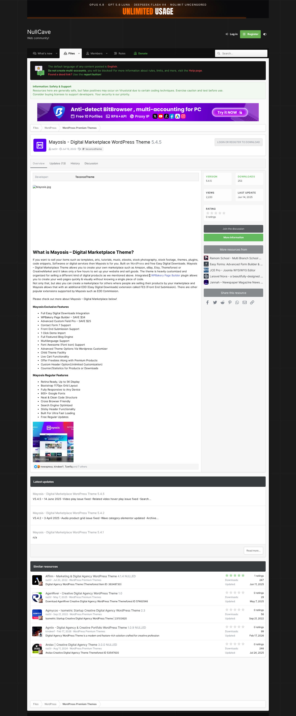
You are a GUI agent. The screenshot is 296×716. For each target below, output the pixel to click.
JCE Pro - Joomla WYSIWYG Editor (232, 270)
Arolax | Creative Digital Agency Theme (71, 644)
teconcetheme (93, 148)
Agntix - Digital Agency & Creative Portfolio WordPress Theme (86, 627)
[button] (57, 53)
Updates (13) (58, 163)
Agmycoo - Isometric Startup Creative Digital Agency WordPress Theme (93, 610)
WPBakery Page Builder (165, 275)
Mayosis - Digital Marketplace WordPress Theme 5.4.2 (68, 513)
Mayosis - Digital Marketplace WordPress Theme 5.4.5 (69, 493)
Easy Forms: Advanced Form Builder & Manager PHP (244, 264)
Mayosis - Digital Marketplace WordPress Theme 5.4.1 (68, 532)
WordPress (137, 263)
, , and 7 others (64, 466)
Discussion (91, 163)
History (75, 163)
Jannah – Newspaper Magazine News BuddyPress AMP (246, 282)
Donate (143, 53)
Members (96, 53)
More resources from (233, 249)
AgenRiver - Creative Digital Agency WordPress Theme (82, 593)
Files (71, 53)
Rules (122, 53)
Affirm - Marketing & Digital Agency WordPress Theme (81, 576)
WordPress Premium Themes (85, 579)
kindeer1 (50, 631)
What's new (45, 53)
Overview (39, 163)
